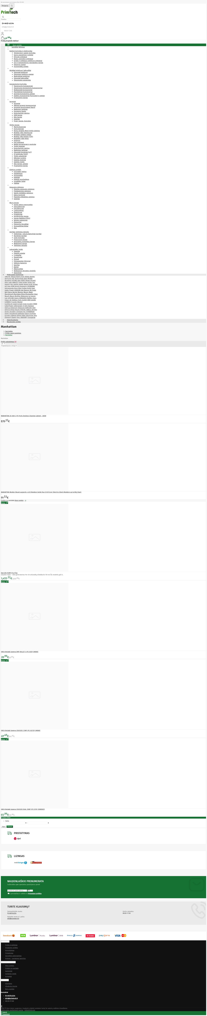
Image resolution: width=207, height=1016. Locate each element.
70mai (13, 277)
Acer (23, 277)
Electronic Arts (31, 316)
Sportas (17, 265)
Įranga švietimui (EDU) (22, 218)
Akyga (27, 281)
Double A (13, 312)
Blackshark (9, 294)
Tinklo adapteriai (20, 156)
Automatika (18, 175)
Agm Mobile (28, 279)
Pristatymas (9, 953)
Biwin (31, 292)
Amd (21, 282)
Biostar (21, 292)
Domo (7, 312)
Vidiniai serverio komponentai (25, 105)
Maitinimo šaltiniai (20, 109)
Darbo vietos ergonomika (23, 205)
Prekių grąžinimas (11, 945)
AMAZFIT (15, 282)
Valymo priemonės (20, 220)
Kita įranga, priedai (21, 164)
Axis (22, 290)
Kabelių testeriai (20, 160)
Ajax (19, 281)
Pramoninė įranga (20, 240)
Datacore (21, 308)
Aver (33, 288)
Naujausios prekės (14, 322)
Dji (33, 310)
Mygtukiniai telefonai (22, 76)
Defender (28, 308)
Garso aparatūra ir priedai (23, 55)
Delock (7, 310)
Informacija (5, 941)
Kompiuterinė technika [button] (18, 84)
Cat (6, 298)
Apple (21, 284)
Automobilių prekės (21, 67)
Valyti (3, 826)
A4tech (18, 277)
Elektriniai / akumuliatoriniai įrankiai (27, 234)
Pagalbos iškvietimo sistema (24, 197)
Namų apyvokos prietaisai (23, 59)
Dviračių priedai (19, 253)
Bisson (26, 292)
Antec (30, 282)
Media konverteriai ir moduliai (25, 144)
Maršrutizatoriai (20, 127)
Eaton (27, 314)
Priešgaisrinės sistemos (22, 191)
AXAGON (17, 290)
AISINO (15, 281)
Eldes (24, 316)
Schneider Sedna (20, 172)
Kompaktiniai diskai (21, 226)
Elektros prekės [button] (15, 170)
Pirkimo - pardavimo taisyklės (15, 958)
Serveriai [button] (12, 102)
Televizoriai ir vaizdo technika (24, 53)
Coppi (15, 304)
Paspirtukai (18, 257)
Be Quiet (33, 290)
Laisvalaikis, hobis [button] (16, 249)
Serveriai (17, 103)
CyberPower (9, 306)
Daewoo (31, 306)
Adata (27, 277)
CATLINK (11, 298)
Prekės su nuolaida (11, 968)
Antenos (17, 140)
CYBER (34, 304)
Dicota (17, 310)
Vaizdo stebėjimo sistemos (23, 193)
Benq (10, 292)
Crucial (29, 304)
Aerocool (8, 279)
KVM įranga (18, 115)
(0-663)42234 (11, 913)
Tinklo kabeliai (19, 146)
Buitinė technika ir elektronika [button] (20, 51)
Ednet (19, 316)
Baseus (27, 290)
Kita (15, 228)
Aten (20, 288)
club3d (24, 300)
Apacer (7, 284)
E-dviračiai (17, 255)
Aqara (26, 284)
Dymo (7, 314)
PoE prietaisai (19, 142)
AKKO (23, 281)
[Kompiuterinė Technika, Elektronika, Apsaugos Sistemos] (9, 14)
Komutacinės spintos (22, 113)
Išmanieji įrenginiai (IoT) (23, 152)
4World (8, 277)
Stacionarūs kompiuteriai (23, 86)
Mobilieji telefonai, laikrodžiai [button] (20, 70)
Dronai (16, 259)
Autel (29, 288)
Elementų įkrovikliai (21, 224)
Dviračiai (17, 251)
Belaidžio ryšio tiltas (21, 139)
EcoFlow (33, 314)
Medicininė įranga (20, 244)
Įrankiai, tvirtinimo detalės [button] (19, 232)
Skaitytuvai (18, 212)
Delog (12, 310)
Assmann (23, 286)
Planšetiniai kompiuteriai (23, 92)
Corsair (20, 304)
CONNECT (8, 302)
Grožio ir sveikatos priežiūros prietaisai (28, 61)
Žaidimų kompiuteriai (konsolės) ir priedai (29, 96)
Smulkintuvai (19, 209)
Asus (16, 288)
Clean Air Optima (11, 300)
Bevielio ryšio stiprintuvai (23, 133)
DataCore (14, 308)
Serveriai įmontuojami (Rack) (24, 107)
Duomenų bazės (20, 111)
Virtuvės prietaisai (20, 57)
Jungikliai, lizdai (19, 181)
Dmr (35, 310)
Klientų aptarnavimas (8, 962)
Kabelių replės (19, 162)
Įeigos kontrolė (19, 195)
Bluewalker (29, 294)
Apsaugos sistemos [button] (16, 187)
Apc (11, 284)
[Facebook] (1, 1006)
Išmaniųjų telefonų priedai (24, 74)
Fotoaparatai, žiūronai (22, 261)
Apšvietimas (18, 174)
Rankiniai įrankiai (20, 236)
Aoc (33, 282)
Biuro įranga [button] (14, 203)
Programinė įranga (21, 98)
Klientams (5, 980)
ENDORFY (24, 317)
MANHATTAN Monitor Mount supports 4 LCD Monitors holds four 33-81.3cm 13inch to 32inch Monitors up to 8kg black (41, 492)
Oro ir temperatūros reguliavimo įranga (28, 63)
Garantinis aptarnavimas (13, 956)
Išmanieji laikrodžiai (21, 78)
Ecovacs (8, 316)
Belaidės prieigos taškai (22, 135)
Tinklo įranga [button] (14, 125)
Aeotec (32, 277)
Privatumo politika (11, 948)
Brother (18, 296)
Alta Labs (8, 282)
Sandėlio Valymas (18, 47)
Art (6, 286)
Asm (9, 286)
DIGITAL (23, 310)
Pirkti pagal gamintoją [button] (15, 275)
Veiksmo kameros (20, 263)
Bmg (36, 294)
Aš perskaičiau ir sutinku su (25, 894)
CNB (29, 300)
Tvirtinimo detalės (20, 245)
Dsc (24, 312)
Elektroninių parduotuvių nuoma (12, 1010)
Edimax (14, 316)
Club (20, 300)
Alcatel (33, 281)
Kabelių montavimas (21, 179)
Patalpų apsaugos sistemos (24, 189)
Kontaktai (8, 976)
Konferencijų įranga (21, 216)
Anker (25, 282)
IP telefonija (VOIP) (21, 154)
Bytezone (24, 296)
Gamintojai (8, 971)
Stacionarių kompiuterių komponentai (28, 88)
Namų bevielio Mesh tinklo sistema (27, 131)
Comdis (33, 300)
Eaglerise (21, 314)
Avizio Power (9, 290)
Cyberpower (18, 306)
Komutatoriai (19, 129)
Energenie (31, 317)
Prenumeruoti (30, 890)
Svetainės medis (10, 974)
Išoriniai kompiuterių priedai (24, 94)
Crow (25, 304)
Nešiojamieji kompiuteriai (23, 90)
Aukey (24, 288)
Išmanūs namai (20, 65)
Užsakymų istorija (11, 986)
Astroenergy (9, 288)
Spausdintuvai (19, 207)
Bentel (15, 292)
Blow (23, 294)
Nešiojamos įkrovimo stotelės (25, 271)
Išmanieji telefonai (21, 72)
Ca (29, 296)
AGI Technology (18, 279)
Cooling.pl (9, 304)
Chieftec (29, 298)
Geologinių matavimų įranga (24, 242)
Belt (6, 292)
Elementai (17, 222)
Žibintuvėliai (18, 269)
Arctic (30, 284)
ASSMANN (31, 286)
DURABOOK (30, 312)
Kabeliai (17, 119)
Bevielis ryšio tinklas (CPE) (23, 137)
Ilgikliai (16, 183)
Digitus (29, 310)
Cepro (16, 298)
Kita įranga (18, 117)
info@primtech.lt (13, 919)
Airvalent (8, 281)
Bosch (7, 296)
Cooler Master (17, 302)
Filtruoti (9, 826)
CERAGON (22, 298)
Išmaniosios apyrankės (22, 80)
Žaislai (16, 267)
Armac (35, 284)
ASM (13, 286)
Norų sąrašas (9, 989)
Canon (33, 296)
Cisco (34, 298)
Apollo (16, 284)
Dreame (20, 312)
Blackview (17, 294)
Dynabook (13, 314)
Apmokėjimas (9, 950)
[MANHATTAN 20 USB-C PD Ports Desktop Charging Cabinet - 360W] (34, 414)
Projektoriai (18, 214)
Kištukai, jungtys (20, 158)
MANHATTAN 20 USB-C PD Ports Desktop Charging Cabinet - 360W (23, 416)
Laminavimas (19, 210)
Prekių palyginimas (8, 342)
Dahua (7, 308)
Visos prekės (19, 500)
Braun (12, 296)
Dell (33, 308)
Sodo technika (19, 238)
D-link (25, 306)
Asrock (17, 286)
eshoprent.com (30, 1010)
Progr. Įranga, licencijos (22, 121)
